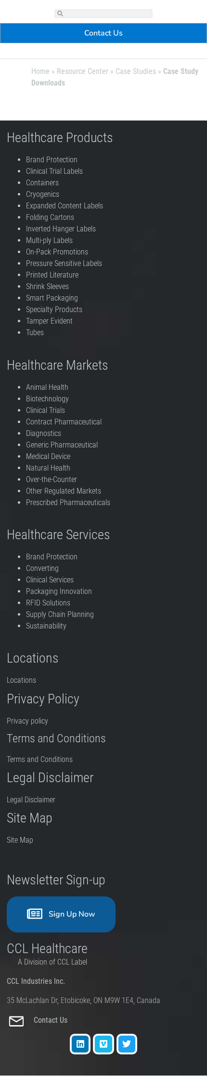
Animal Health (47, 387)
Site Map (20, 840)
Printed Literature (52, 274)
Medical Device (48, 456)
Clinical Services (50, 579)
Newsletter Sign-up (56, 880)
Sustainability (46, 625)
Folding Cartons (50, 217)
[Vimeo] (103, 1044)
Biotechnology (47, 398)
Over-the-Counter (53, 479)
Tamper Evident (49, 321)
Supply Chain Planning (60, 614)
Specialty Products (54, 309)
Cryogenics (42, 194)
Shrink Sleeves (47, 286)
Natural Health (48, 467)
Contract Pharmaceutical (64, 421)
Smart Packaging (52, 297)
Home (40, 71)
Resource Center (82, 71)
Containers (42, 182)
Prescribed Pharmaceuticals (68, 502)
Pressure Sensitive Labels (64, 263)
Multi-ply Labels (49, 240)
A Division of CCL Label (52, 962)
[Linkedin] (80, 1044)
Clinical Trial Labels (54, 171)
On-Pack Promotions (57, 251)
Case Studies (136, 71)
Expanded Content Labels (64, 205)
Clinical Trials (45, 410)
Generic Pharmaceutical (63, 444)
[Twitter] (126, 1044)
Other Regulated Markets (63, 491)
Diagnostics (44, 433)
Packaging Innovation (59, 591)
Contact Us (51, 1020)
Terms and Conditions (40, 759)
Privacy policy (28, 720)
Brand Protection (52, 159)
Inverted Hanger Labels (61, 228)
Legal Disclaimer (31, 799)
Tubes (35, 332)
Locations (21, 680)
